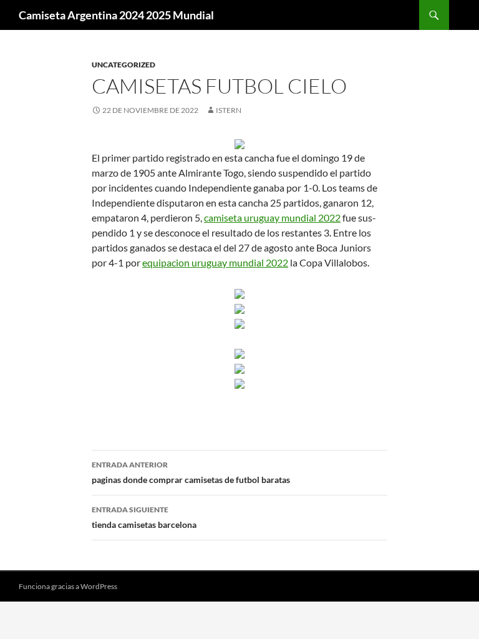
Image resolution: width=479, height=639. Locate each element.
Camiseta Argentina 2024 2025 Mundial (116, 15)
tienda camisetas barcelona (144, 517)
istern (228, 110)
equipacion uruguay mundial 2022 (215, 262)
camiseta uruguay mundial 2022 (272, 217)
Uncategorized (123, 64)
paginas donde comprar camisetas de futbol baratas (191, 472)
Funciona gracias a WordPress (68, 586)
